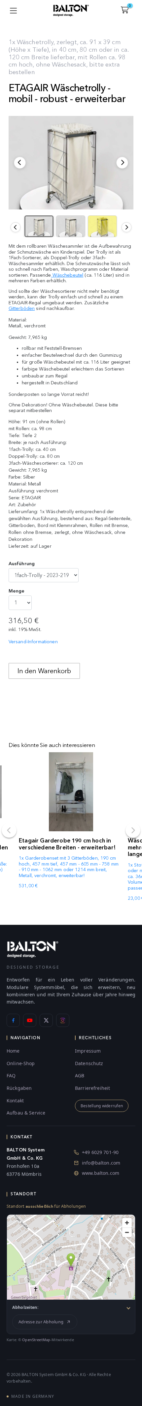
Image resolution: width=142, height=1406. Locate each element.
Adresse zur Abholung (40, 1322)
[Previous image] (15, 227)
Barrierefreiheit (92, 1088)
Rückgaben (19, 1088)
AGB (79, 1075)
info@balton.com (101, 1163)
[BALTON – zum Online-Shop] (33, 949)
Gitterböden (22, 308)
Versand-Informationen (33, 642)
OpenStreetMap (36, 1339)
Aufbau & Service (26, 1113)
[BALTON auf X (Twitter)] (46, 1020)
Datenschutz (89, 1063)
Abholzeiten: (25, 1307)
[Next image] (126, 227)
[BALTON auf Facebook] (13, 1020)
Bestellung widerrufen (102, 1106)
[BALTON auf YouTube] (29, 1020)
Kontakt (15, 1100)
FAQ (11, 1075)
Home (13, 1051)
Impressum (88, 1051)
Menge (17, 591)
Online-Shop (21, 1063)
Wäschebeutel (67, 275)
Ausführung (22, 563)
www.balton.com (100, 1173)
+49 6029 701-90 (100, 1152)
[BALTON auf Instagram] (62, 1020)
